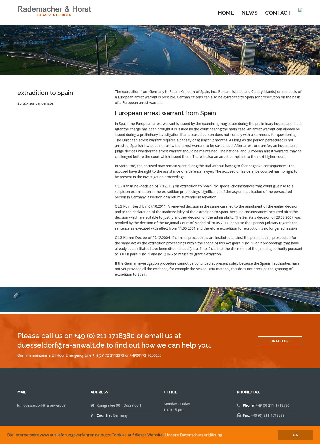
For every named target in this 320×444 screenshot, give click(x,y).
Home (226, 13)
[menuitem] (226, 12)
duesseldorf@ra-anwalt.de (45, 405)
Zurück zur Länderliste (35, 103)
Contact (278, 13)
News (250, 13)
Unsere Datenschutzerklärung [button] (193, 435)
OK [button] (295, 434)
